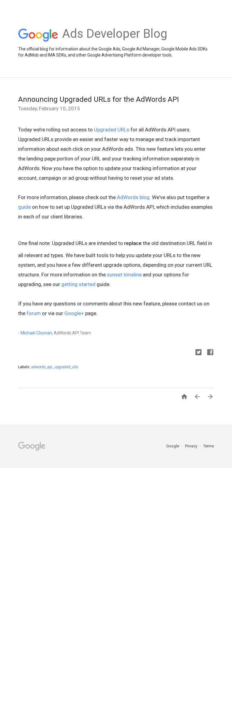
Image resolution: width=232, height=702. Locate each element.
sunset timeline (124, 275)
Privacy (191, 446)
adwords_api (42, 367)
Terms (208, 446)
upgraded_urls (66, 367)
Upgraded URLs (111, 130)
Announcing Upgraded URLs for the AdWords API (98, 99)
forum (34, 313)
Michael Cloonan (36, 332)
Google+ (74, 313)
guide (24, 207)
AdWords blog (133, 197)
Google (173, 446)
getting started (78, 284)
